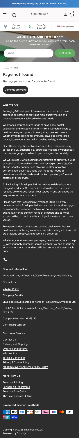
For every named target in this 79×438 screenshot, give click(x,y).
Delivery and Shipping (15, 344)
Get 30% (65, 53)
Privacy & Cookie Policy (16, 362)
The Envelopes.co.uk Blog (17, 396)
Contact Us (9, 282)
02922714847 (11, 288)
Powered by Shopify (14, 433)
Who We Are (10, 353)
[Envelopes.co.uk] (39, 15)
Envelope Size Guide (14, 391)
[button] (14, 15)
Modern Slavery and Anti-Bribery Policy (25, 366)
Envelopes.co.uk (33, 429)
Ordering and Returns (15, 348)
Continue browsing (15, 89)
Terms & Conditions (14, 357)
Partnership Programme (16, 386)
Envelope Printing (13, 382)
